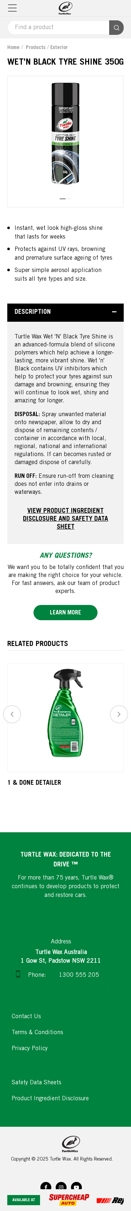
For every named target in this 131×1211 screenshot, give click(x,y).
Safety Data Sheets (36, 1083)
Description (33, 312)
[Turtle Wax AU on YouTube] (76, 1187)
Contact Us (26, 1017)
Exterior (59, 47)
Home (13, 47)
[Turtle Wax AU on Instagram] (61, 1187)
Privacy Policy (30, 1049)
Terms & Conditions (37, 1033)
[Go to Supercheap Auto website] (72, 1200)
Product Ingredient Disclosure (50, 1099)
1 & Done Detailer (34, 783)
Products (35, 47)
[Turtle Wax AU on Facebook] (45, 1187)
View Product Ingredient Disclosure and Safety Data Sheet (65, 519)
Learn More (65, 613)
